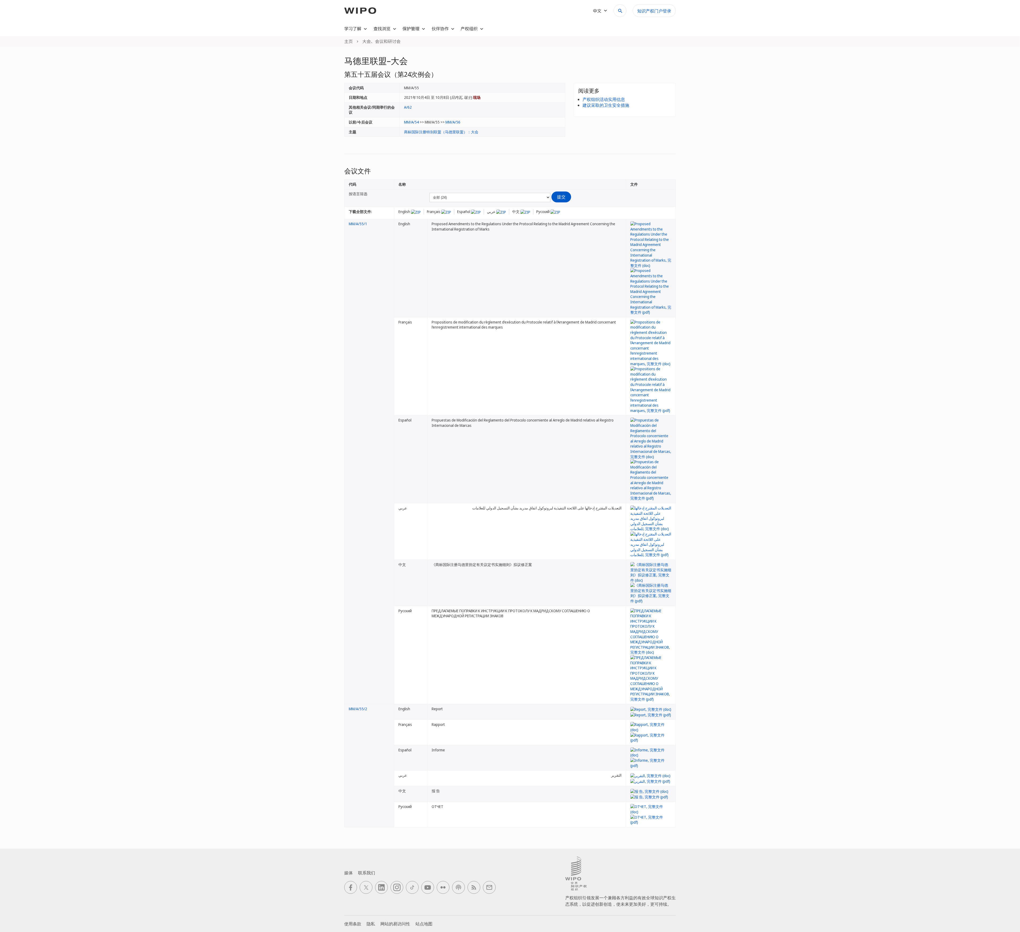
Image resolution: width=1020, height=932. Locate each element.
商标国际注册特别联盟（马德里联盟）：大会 (441, 131)
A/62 (408, 107)
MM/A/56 (452, 122)
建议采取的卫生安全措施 (606, 105)
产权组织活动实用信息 (604, 99)
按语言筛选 (358, 194)
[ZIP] (416, 211)
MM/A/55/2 (358, 708)
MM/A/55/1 (358, 223)
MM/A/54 (411, 122)
